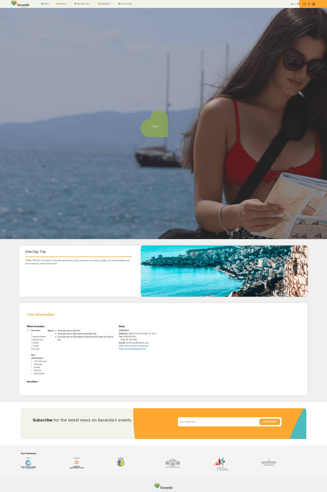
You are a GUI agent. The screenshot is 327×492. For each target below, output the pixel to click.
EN (298, 3)
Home (46, 4)
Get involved (126, 4)
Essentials (104, 4)
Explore (62, 4)
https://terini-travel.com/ (137, 346)
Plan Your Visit (82, 4)
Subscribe (270, 422)
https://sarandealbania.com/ (132, 349)
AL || (293, 3)
